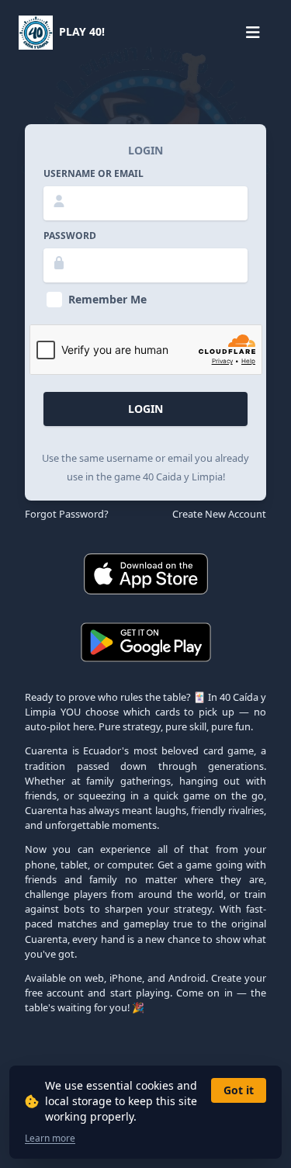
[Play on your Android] (145, 642)
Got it (238, 1090)
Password (69, 236)
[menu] (252, 32)
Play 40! (80, 31)
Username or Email (93, 174)
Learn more (50, 1138)
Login (145, 408)
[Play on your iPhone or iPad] (146, 573)
